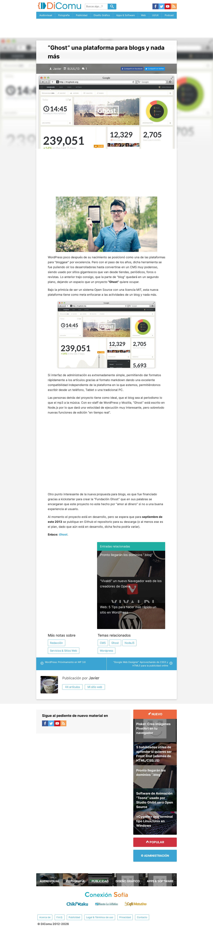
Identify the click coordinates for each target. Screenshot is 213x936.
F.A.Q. (60, 917)
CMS (103, 642)
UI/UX (155, 15)
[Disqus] (83, 772)
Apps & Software (125, 15)
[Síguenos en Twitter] (162, 6)
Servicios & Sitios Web (63, 650)
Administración (156, 855)
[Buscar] (112, 6)
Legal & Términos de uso (99, 917)
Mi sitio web (95, 686)
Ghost (115, 642)
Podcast (169, 15)
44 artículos (72, 686)
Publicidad (81, 15)
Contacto (142, 917)
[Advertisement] (106, 28)
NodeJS (129, 642)
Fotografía (64, 15)
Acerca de (44, 917)
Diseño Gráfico (102, 15)
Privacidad (125, 917)
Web (143, 15)
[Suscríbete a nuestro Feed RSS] (174, 6)
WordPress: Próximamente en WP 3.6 (65, 662)
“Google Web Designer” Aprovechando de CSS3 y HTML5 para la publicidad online (140, 664)
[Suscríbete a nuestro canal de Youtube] (168, 6)
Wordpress (106, 650)
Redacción (56, 642)
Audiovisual (45, 15)
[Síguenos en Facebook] (155, 6)
